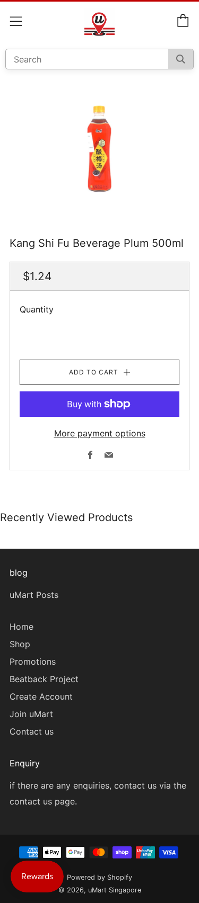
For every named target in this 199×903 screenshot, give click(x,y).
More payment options (99, 433)
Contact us (32, 731)
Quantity (37, 309)
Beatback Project (44, 679)
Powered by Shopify (99, 877)
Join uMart (31, 714)
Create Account (41, 696)
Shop (20, 644)
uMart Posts (34, 594)
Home (21, 626)
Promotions (33, 661)
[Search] (180, 59)
